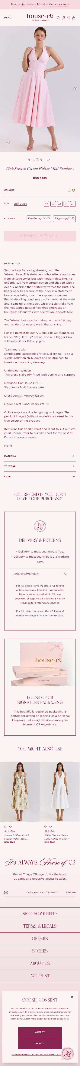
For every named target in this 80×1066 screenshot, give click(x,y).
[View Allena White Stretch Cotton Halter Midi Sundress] (60, 792)
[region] (40, 89)
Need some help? (40, 913)
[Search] (57, 17)
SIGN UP (71, 892)
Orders (40, 938)
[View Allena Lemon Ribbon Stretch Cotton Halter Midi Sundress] (20, 792)
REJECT (39, 1043)
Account (40, 975)
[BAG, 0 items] (73, 17)
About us (40, 963)
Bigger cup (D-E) (64, 218)
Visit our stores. (51, 4)
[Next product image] (75, 89)
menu (8, 18)
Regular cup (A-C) (39, 218)
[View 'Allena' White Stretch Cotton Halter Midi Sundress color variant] (69, 190)
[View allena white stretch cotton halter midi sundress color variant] (6, 826)
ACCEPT (40, 1032)
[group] (40, 178)
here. (66, 1019)
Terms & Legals (40, 926)
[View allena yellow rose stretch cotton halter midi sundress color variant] (46, 826)
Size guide (20, 203)
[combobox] (40, 574)
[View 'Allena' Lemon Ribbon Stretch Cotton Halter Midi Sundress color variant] (73, 190)
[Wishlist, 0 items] (68, 17)
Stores (40, 951)
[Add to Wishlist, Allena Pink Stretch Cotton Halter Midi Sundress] (48, 160)
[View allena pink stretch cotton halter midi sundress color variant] (12, 826)
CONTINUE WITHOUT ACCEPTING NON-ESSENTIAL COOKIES (40, 1055)
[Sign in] (62, 17)
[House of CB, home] (40, 17)
